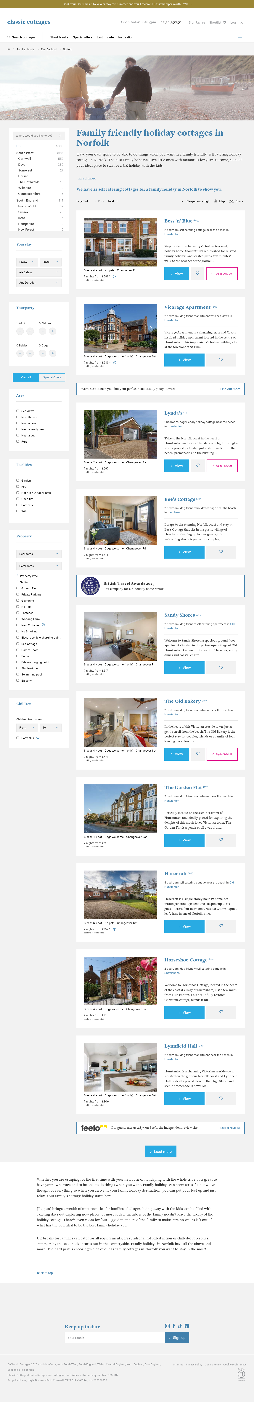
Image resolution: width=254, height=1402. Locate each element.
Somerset (40, 170)
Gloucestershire (40, 194)
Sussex (40, 212)
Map (222, 201)
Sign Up (195, 22)
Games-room (29, 650)
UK (39, 146)
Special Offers (52, 377)
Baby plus (27, 738)
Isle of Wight (40, 206)
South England (39, 200)
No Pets (26, 606)
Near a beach (29, 423)
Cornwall (40, 159)
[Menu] (240, 37)
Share (239, 201)
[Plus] (30, 331)
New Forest (40, 229)
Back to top (45, 1273)
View (179, 273)
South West (39, 153)
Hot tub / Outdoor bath (36, 493)
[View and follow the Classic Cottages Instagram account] (167, 1327)
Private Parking (31, 594)
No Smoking (29, 631)
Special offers (82, 37)
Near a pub (28, 435)
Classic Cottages (20, 1364)
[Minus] (20, 331)
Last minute (105, 37)
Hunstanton (171, 234)
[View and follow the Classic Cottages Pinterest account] (187, 1327)
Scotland (12, 1369)
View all (26, 377)
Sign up (179, 1337)
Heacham (174, 512)
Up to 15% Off (224, 465)
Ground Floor (30, 588)
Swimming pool (31, 674)
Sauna (25, 656)
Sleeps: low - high (198, 201)
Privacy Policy (194, 1364)
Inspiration (126, 37)
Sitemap (178, 1364)
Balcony (26, 680)
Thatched (27, 613)
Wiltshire (40, 188)
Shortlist (215, 22)
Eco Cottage (29, 644)
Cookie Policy (213, 1364)
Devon (40, 164)
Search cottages (23, 37)
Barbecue (27, 505)
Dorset (40, 176)
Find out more (230, 389)
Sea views (27, 411)
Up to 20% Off (224, 273)
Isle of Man (27, 1369)
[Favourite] (197, 273)
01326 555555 (170, 22)
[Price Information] (114, 276)
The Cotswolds (40, 182)
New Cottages (30, 625)
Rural (24, 441)
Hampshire (40, 224)
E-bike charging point (35, 662)
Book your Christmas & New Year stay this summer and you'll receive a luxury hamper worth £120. (125, 4)
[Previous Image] (90, 242)
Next (111, 201)
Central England (115, 1364)
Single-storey (29, 668)
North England (134, 1364)
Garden (26, 480)
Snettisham (171, 973)
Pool (24, 486)
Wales (101, 1364)
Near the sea (29, 417)
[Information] (43, 624)
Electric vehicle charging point (40, 637)
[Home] (8, 49)
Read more (87, 178)
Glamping (27, 600)
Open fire (27, 499)
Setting (24, 582)
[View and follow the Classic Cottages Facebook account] (174, 1327)
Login (234, 22)
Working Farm (30, 619)
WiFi (24, 511)
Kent (40, 218)
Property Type (29, 576)
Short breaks (59, 37)
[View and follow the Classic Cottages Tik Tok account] (180, 1327)
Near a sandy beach (33, 429)
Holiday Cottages (50, 1364)
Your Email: (76, 1338)
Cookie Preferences (235, 1364)
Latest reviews (230, 1128)
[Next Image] (150, 242)
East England (152, 1364)
